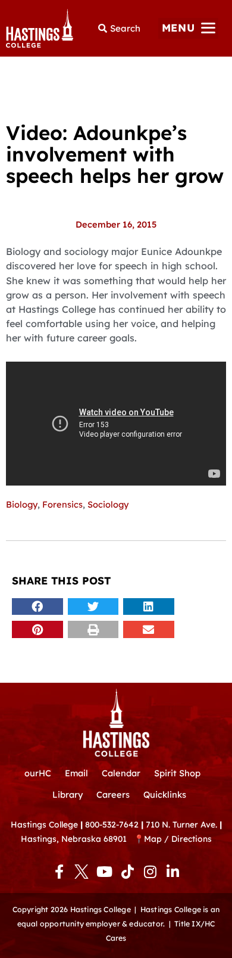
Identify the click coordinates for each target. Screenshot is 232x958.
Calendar (121, 773)
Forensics (62, 504)
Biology (21, 504)
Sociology (107, 504)
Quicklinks (164, 794)
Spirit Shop (177, 773)
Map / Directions (178, 838)
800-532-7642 (112, 824)
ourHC (37, 773)
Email (76, 773)
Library (67, 794)
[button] (188, 28)
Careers (113, 794)
